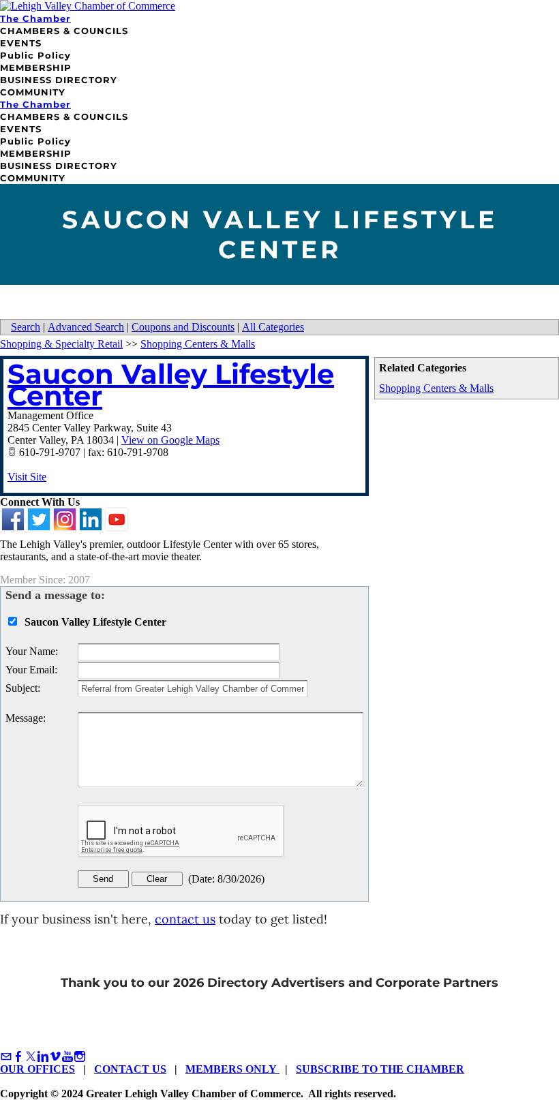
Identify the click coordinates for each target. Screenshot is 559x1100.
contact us (185, 919)
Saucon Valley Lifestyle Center (170, 384)
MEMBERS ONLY (232, 1069)
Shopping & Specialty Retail (61, 344)
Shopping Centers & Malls (436, 388)
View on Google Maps (170, 440)
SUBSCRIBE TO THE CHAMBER (380, 1069)
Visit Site (26, 477)
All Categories (273, 327)
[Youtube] (67, 1057)
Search (25, 327)
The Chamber (35, 18)
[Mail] (6, 1057)
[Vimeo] (55, 1057)
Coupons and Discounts (183, 327)
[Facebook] (18, 1057)
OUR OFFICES (37, 1069)
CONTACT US (130, 1069)
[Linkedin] (42, 1057)
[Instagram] (79, 1057)
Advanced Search (86, 327)
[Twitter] (30, 1057)
